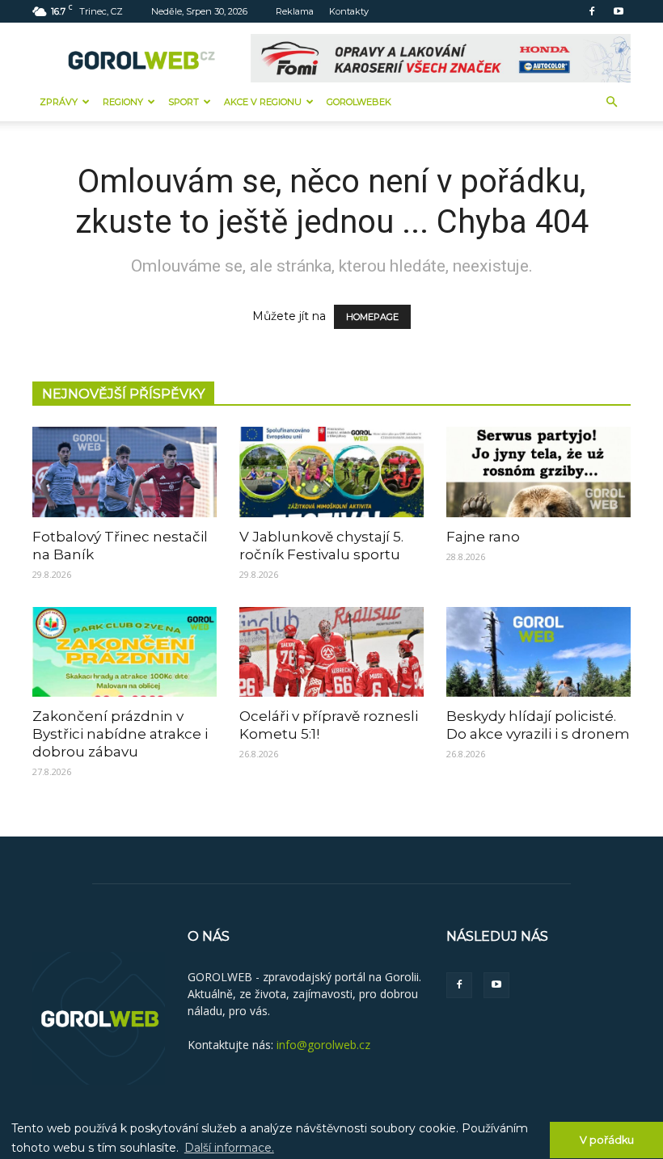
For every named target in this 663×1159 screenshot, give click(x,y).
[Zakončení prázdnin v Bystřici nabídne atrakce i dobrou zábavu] (124, 652)
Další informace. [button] (229, 1147)
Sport (183, 101)
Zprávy (59, 101)
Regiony (123, 101)
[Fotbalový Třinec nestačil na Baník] (124, 472)
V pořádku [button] (607, 1140)
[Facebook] (592, 11)
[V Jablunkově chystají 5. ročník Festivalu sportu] (331, 472)
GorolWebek (359, 101)
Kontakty (349, 11)
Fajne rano (483, 537)
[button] (611, 101)
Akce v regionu (263, 101)
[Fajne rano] (538, 472)
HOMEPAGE (372, 316)
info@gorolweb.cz (323, 1044)
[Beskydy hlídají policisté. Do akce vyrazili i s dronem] (538, 652)
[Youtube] (618, 11)
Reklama (295, 11)
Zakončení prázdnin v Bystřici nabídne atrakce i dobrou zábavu (120, 734)
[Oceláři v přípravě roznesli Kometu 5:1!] (331, 652)
